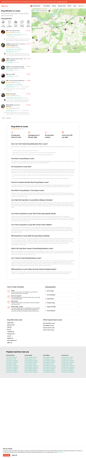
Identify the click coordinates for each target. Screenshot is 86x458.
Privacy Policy (60, 452)
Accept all (6, 455)
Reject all (14, 455)
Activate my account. (62, 1)
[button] (62, 291)
